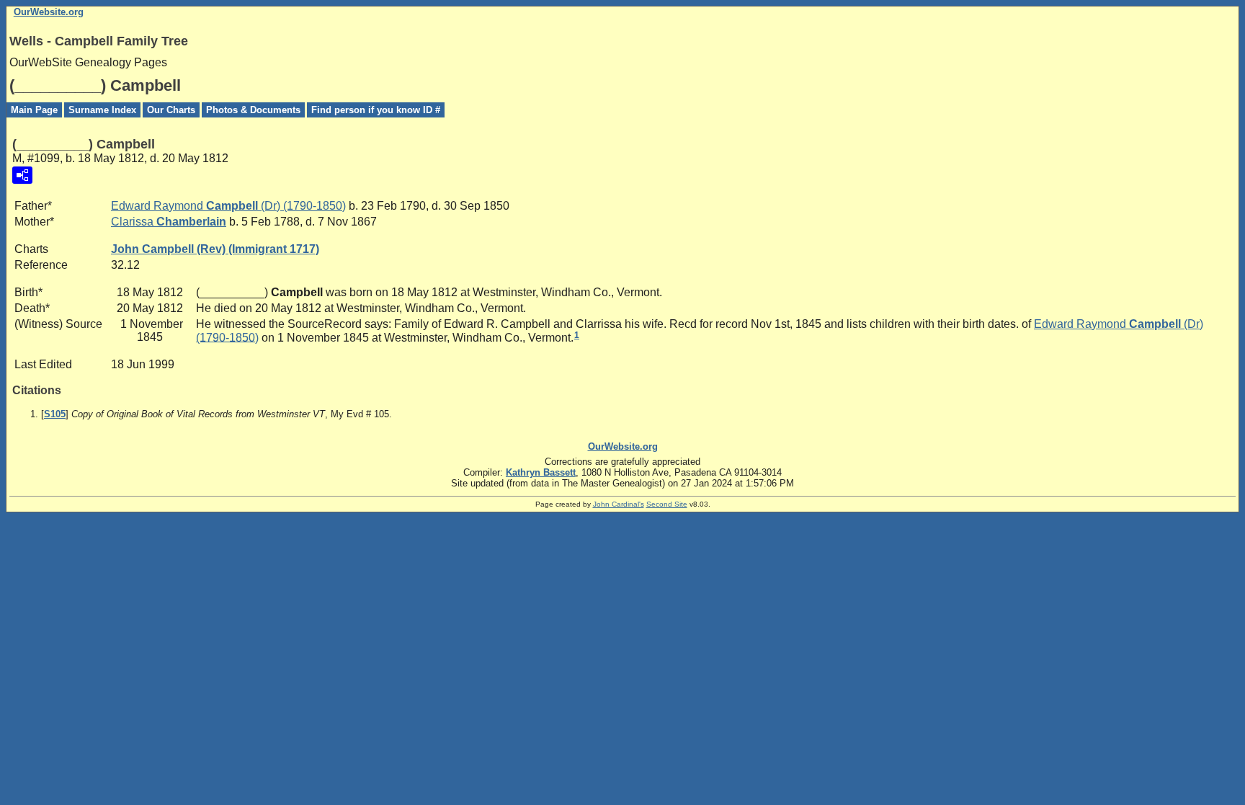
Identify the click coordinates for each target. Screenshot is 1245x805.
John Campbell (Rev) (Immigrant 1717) (215, 249)
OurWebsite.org (49, 11)
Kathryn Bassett (541, 472)
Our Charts (171, 109)
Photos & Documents (253, 109)
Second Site (666, 504)
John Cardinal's (618, 504)
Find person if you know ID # (375, 109)
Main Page (34, 109)
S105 (55, 414)
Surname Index (102, 109)
